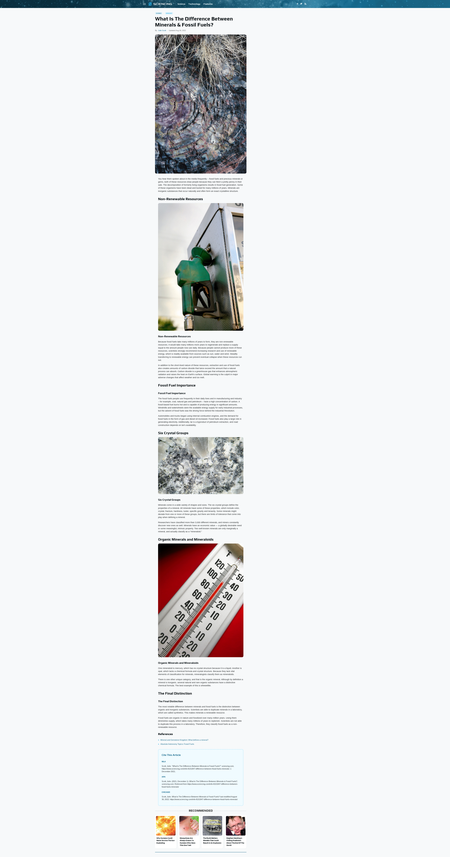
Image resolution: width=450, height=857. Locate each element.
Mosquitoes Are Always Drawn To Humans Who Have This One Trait (187, 841)
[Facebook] (297, 4)
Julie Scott (162, 30)
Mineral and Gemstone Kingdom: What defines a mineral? (184, 740)
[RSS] (305, 4)
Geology (169, 13)
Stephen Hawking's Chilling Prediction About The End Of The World (235, 841)
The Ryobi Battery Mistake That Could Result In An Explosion (212, 840)
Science (181, 4)
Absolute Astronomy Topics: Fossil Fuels (177, 744)
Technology (194, 4)
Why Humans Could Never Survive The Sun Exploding (165, 840)
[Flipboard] (301, 4)
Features (208, 4)
